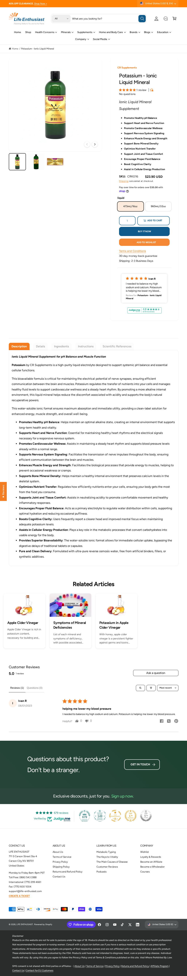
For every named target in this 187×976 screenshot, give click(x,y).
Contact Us (59, 876)
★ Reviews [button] (3, 491)
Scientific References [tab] (117, 346)
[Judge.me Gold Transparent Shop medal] (115, 816)
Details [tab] (40, 346)
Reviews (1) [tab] (17, 687)
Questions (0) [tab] (35, 687)
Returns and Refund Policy (67, 871)
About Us (58, 851)
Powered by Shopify (43, 924)
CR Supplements (127, 67)
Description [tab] (19, 346)
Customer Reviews (107, 866)
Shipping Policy (61, 866)
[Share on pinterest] (176, 721)
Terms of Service (62, 856)
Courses (145, 871)
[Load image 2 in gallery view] (36, 161)
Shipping (123, 181)
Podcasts (101, 871)
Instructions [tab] (86, 346)
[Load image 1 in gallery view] (17, 161)
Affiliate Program (160, 966)
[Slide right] (95, 144)
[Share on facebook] (161, 721)
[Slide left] (87, 144)
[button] (174, 18)
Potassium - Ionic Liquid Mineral (37, 48)
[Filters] (151, 688)
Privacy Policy (60, 861)
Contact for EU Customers (39, 970)
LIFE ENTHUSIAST (24, 924)
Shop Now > (40, 3)
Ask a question (155, 673)
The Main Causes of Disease (112, 861)
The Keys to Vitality (107, 856)
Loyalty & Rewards (150, 856)
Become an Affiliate (151, 861)
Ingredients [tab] (61, 346)
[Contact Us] (165, 18)
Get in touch (140, 764)
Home (15, 48)
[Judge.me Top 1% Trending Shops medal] (130, 816)
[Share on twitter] (169, 721)
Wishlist (144, 851)
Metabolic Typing (106, 851)
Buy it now (144, 231)
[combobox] (109, 18)
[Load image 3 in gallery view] (55, 161)
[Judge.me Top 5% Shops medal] (146, 816)
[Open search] (140, 688)
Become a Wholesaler (152, 866)
